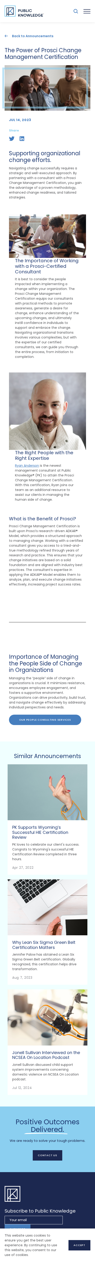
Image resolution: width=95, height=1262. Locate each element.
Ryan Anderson (27, 465)
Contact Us (47, 1155)
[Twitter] (12, 138)
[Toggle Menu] (86, 11)
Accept (79, 1245)
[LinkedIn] (22, 138)
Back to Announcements (32, 36)
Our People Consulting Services (45, 720)
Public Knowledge (24, 11)
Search (76, 11)
